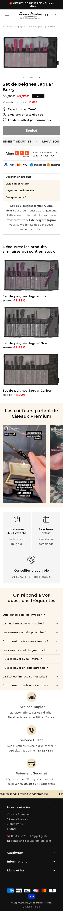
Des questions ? (16, 197)
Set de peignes (18, 26)
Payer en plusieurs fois (20, 190)
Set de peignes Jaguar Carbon (27, 390)
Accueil (6, 26)
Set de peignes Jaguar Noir (25, 343)
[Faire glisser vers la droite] (39, 77)
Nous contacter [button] (18, 807)
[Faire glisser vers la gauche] (24, 77)
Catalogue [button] (15, 852)
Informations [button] (17, 861)
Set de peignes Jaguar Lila (24, 296)
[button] (7, 15)
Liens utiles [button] (16, 870)
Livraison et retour (17, 183)
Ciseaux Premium (31, 906)
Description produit (18, 176)
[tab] (31, 176)
